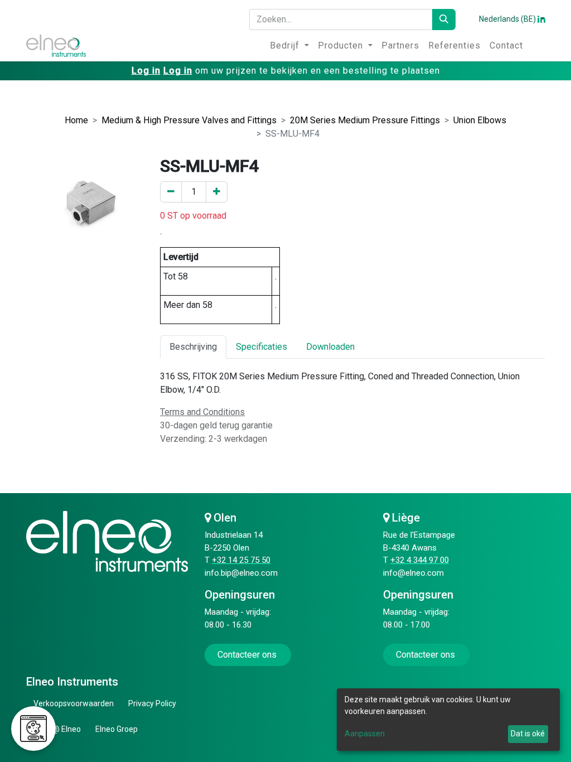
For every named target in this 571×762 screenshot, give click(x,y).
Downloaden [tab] (330, 346)
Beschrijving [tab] (193, 346)
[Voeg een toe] (217, 191)
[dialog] (448, 719)
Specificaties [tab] (261, 346)
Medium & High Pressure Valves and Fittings (189, 120)
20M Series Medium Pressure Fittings (365, 120)
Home (76, 120)
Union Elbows (479, 120)
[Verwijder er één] (171, 191)
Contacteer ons (248, 654)
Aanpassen (365, 733)
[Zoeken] (444, 19)
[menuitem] (289, 46)
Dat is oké (528, 733)
